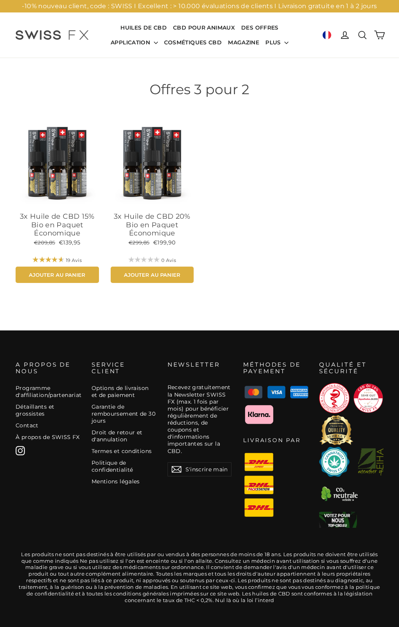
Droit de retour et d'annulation (117, 436)
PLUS (273, 42)
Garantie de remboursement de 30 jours (123, 413)
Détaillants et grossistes (35, 410)
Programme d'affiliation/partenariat (48, 392)
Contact (27, 425)
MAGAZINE (243, 42)
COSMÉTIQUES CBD (193, 42)
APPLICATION (131, 42)
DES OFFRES (260, 27)
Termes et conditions (122, 451)
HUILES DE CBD (143, 27)
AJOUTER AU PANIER (57, 275)
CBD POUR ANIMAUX (204, 27)
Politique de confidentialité (112, 466)
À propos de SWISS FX (48, 437)
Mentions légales (116, 481)
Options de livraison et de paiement (120, 392)
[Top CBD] (338, 520)
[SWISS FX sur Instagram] (20, 450)
